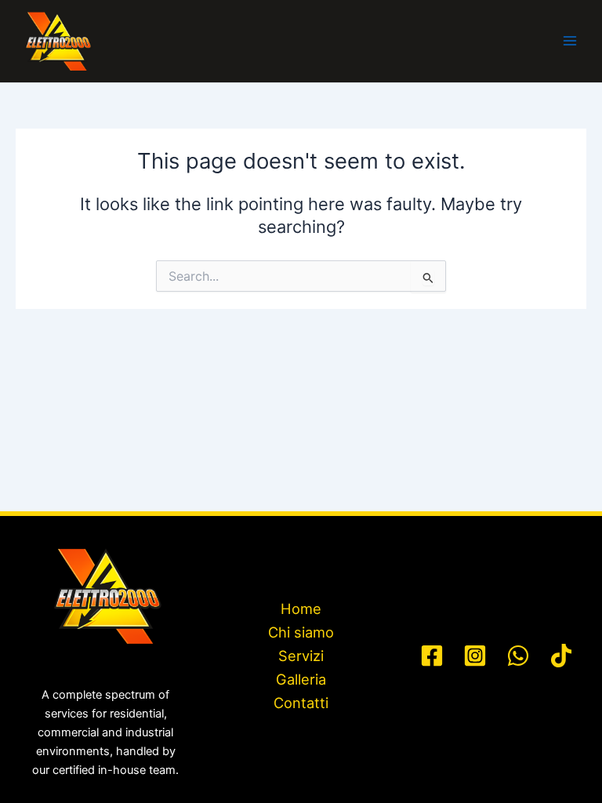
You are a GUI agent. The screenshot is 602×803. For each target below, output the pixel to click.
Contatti (301, 702)
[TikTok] (561, 655)
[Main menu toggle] (569, 40)
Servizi (301, 655)
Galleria (301, 679)
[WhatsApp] (518, 655)
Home (301, 608)
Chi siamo (301, 632)
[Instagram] (475, 655)
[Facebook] (432, 655)
